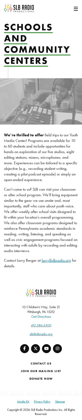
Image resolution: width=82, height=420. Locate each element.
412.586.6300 (41, 325)
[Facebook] (24, 348)
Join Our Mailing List (41, 371)
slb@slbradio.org (41, 334)
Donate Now (41, 379)
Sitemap (60, 401)
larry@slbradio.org (56, 260)
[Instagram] (57, 348)
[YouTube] (46, 348)
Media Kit (23, 401)
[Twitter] (35, 348)
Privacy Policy (42, 401)
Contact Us (41, 364)
